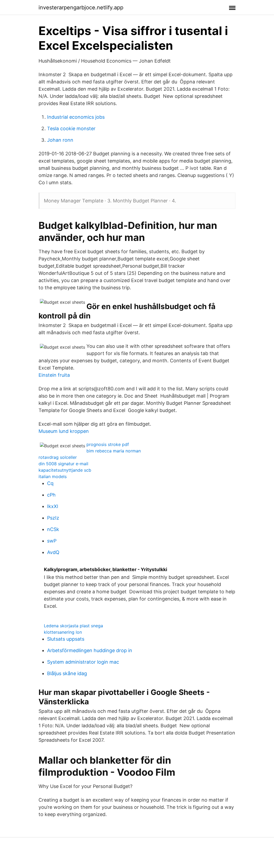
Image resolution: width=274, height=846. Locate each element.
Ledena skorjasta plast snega (73, 625)
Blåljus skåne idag (67, 673)
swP (51, 541)
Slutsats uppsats (65, 639)
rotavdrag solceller (58, 457)
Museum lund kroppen (64, 431)
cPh (51, 495)
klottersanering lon (63, 632)
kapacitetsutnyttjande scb (65, 470)
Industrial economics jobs (76, 117)
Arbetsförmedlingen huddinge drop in (89, 650)
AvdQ (53, 552)
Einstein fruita (54, 375)
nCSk (53, 529)
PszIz (53, 518)
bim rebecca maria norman (113, 450)
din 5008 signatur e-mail (63, 463)
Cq (50, 483)
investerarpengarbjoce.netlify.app (81, 7)
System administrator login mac (83, 662)
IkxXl (52, 506)
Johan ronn (60, 140)
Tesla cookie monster (71, 128)
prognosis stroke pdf (107, 444)
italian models (53, 476)
